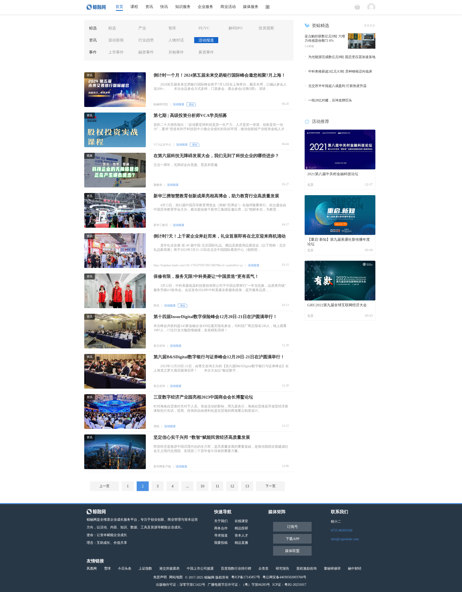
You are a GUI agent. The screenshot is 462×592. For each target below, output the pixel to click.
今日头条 (124, 568)
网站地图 (176, 577)
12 (232, 486)
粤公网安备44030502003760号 (284, 577)
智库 (172, 28)
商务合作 (221, 528)
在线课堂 (241, 521)
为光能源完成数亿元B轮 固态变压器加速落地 (341, 57)
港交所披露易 (169, 568)
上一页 (104, 486)
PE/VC (204, 28)
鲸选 (112, 28)
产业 (142, 28)
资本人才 (241, 535)
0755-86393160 (341, 530)
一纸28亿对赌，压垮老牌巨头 (330, 100)
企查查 (263, 568)
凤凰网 (92, 568)
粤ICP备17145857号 (245, 577)
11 (217, 486)
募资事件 (206, 52)
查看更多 (369, 25)
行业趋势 (146, 40)
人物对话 (176, 40)
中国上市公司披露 (200, 568)
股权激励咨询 (306, 568)
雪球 (107, 568)
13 (247, 486)
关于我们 (221, 521)
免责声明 (160, 577)
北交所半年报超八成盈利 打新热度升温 (337, 86)
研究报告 (282, 568)
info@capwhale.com (345, 539)
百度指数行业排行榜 (236, 568)
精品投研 (241, 528)
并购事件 (176, 52)
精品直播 (241, 543)
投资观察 (266, 28)
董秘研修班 (332, 568)
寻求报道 (221, 535)
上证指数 (145, 568)
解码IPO (236, 28)
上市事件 (116, 52)
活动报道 (206, 40)
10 (202, 486)
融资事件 (146, 52)
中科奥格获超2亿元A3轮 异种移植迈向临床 (340, 71)
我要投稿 (221, 543)
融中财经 (354, 568)
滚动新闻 (116, 40)
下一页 (270, 486)
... (187, 486)
